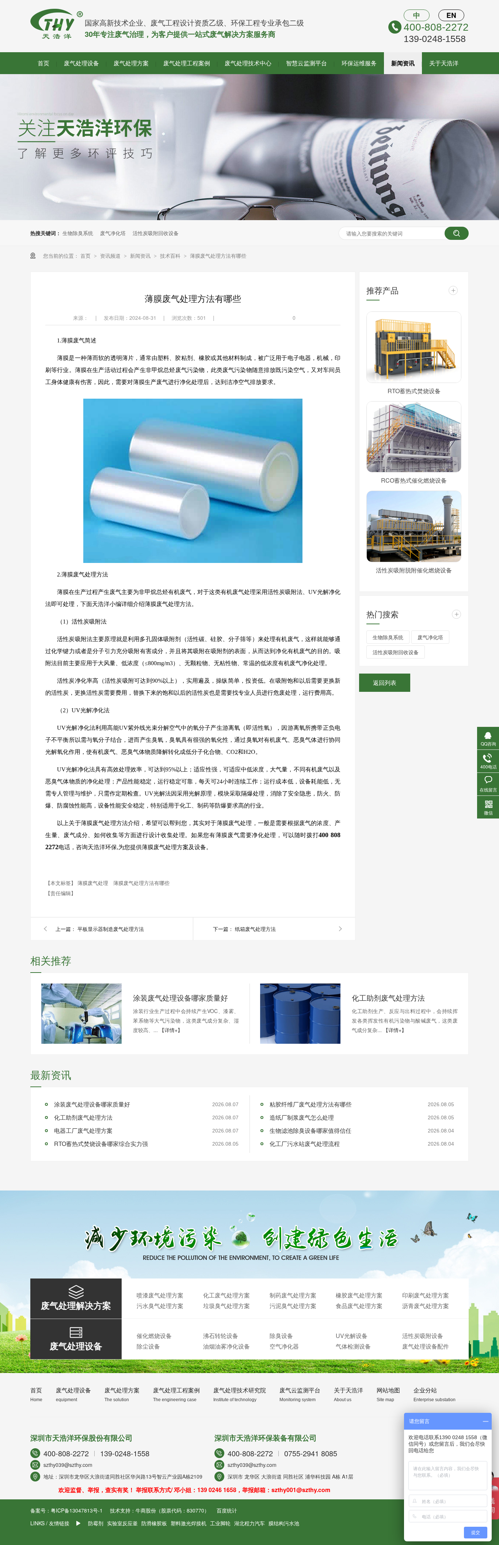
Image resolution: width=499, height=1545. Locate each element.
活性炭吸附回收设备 (156, 233)
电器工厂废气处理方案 (83, 1130)
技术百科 (171, 255)
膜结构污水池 (283, 1523)
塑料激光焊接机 (188, 1523)
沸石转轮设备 (220, 1335)
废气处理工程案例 (186, 63)
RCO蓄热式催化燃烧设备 (414, 480)
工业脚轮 (220, 1523)
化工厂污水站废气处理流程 (305, 1143)
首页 (43, 63)
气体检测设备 (353, 1346)
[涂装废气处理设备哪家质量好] (81, 1014)
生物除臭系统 (77, 233)
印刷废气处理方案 (425, 1295)
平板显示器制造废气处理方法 (110, 928)
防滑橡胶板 (154, 1523)
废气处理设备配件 (425, 1346)
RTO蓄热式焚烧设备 (414, 391)
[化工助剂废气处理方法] (300, 1014)
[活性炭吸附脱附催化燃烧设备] (414, 526)
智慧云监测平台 (306, 63)
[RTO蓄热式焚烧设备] (414, 347)
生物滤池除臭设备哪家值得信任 (310, 1130)
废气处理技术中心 (248, 63)
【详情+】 (171, 1030)
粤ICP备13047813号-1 (77, 1510)
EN (451, 15)
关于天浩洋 (443, 63)
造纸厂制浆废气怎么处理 (302, 1117)
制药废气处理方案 (293, 1295)
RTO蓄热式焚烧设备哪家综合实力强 (101, 1143)
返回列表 (384, 682)
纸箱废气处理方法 (255, 928)
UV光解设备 (351, 1335)
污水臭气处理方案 (160, 1305)
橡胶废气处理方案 (359, 1295)
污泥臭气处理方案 (293, 1305)
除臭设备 (281, 1335)
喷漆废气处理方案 (160, 1295)
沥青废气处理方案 (425, 1305)
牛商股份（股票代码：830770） (172, 1510)
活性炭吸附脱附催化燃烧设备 (414, 570)
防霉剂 (95, 1523)
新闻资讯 (403, 63)
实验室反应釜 (122, 1523)
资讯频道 (111, 255)
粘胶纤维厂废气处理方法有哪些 (310, 1104)
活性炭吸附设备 (422, 1335)
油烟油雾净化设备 (226, 1346)
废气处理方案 (131, 63)
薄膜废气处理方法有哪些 (218, 255)
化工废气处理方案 (226, 1295)
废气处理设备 (81, 63)
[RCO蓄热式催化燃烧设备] (414, 437)
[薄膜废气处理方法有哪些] (56, 36)
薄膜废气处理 (93, 882)
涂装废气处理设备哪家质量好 (180, 997)
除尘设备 (148, 1346)
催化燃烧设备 (154, 1335)
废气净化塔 (113, 233)
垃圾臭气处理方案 (226, 1305)
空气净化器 (284, 1346)
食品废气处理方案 (359, 1305)
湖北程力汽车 (249, 1523)
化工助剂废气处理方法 (388, 997)
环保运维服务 (359, 63)
